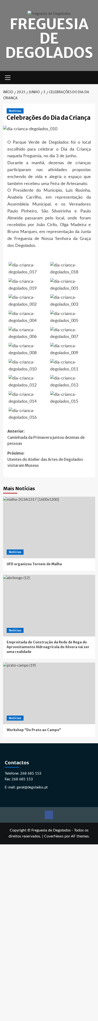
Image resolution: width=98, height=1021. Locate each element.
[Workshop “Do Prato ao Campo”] (49, 693)
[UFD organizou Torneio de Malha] (49, 527)
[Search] (92, 77)
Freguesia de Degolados (49, 38)
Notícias (15, 111)
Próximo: (45, 459)
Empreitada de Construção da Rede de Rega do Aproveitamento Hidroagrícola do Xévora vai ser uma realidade (48, 647)
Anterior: (46, 437)
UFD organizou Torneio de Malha (34, 564)
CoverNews (54, 836)
